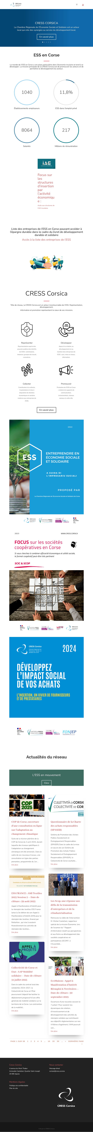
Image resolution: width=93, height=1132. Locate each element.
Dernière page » (76, 1042)
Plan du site (13, 1088)
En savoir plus (46, 36)
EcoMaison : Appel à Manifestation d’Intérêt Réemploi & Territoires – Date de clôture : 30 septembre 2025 (65, 989)
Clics (46, 782)
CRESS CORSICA (46, 23)
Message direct (54, 1068)
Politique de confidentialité (18, 1085)
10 (49, 1041)
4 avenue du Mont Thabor (18, 1068)
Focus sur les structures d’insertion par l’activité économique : (46, 188)
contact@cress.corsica (57, 1071)
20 (53, 1041)
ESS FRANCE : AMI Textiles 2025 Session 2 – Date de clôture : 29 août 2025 (26, 897)
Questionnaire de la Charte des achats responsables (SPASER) (66, 826)
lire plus (14, 865)
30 (58, 1041)
